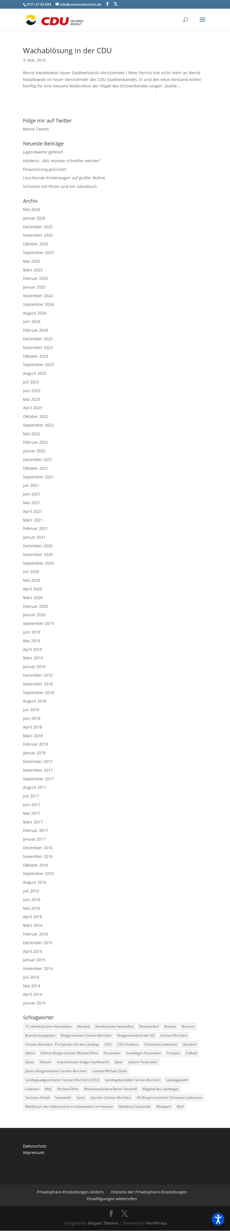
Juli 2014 (31, 977)
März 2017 (33, 822)
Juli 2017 (31, 796)
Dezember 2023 (37, 338)
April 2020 (32, 589)
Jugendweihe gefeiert (43, 152)
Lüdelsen (32, 1088)
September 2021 (38, 477)
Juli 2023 (31, 382)
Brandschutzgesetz (40, 1035)
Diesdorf (189, 1044)
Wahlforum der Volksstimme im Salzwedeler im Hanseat (69, 1106)
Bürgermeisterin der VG (136, 1035)
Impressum (33, 1152)
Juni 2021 (31, 494)
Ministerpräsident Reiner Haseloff (110, 1088)
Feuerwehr (112, 1053)
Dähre (30, 1053)
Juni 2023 (31, 390)
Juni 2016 (31, 899)
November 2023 (38, 347)
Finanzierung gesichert (44, 169)
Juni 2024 (31, 321)
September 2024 (38, 304)
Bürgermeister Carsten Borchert (86, 1035)
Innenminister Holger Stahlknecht (83, 1062)
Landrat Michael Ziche (109, 1071)
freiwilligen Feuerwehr (143, 1053)
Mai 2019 (31, 640)
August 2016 (34, 882)
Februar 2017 (35, 830)
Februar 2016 (35, 934)
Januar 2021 (34, 537)
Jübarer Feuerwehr (143, 1062)
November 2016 (38, 856)
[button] (218, 1219)
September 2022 (38, 425)
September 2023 (38, 364)
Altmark (83, 1026)
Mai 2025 (31, 261)
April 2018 (32, 727)
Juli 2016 (31, 890)
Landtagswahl (177, 1080)
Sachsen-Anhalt (37, 1097)
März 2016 (33, 925)
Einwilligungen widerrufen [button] (112, 1198)
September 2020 (38, 563)
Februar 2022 (35, 442)
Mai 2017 (31, 813)
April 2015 (32, 951)
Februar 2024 (35, 330)
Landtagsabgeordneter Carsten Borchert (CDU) (62, 1080)
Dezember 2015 (37, 942)
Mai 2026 (31, 209)
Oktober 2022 (35, 416)
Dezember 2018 (37, 675)
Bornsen (188, 1026)
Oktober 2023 (35, 356)
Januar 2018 (34, 752)
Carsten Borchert (173, 1035)
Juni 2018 (31, 718)
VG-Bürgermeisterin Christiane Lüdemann (169, 1097)
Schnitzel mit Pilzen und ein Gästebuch (60, 186)
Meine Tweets (36, 129)
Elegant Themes (103, 1223)
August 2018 (34, 701)
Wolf (180, 1106)
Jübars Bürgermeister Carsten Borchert (56, 1071)
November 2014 (38, 968)
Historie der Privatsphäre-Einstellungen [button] (149, 1192)
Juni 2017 (31, 804)
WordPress (156, 1223)
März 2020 (33, 597)
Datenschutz (35, 1146)
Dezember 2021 (37, 459)
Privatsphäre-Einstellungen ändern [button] (70, 1192)
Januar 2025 (34, 287)
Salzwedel (63, 1097)
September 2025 (38, 252)
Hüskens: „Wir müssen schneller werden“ (62, 160)
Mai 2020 (31, 580)
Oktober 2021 (35, 468)
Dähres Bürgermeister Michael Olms (69, 1053)
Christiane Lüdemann (160, 1044)
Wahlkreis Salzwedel (135, 1106)
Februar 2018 (35, 744)
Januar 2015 (34, 959)
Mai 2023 (31, 399)
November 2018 (38, 684)
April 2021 (32, 511)
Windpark (163, 1106)
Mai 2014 (31, 985)
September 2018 (38, 692)
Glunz (29, 1062)
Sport (81, 1097)
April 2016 (32, 916)
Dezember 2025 (37, 226)
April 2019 (32, 649)
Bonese (170, 1026)
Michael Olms (68, 1088)
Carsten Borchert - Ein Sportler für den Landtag (62, 1044)
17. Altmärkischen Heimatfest (48, 1026)
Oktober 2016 (35, 865)
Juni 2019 (31, 632)
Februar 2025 (35, 278)
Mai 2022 (31, 433)
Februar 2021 (35, 528)
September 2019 (38, 623)
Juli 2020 (31, 571)
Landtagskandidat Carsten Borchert (132, 1080)
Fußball (191, 1053)
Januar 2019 (34, 666)
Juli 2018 (31, 709)
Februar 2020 (35, 606)
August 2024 (34, 313)
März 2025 (33, 270)
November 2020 (38, 554)
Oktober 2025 (35, 243)
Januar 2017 (34, 839)
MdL (48, 1088)
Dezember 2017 (37, 761)
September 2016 (38, 873)
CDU (108, 1044)
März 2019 (33, 657)
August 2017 (34, 787)
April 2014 (32, 994)
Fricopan (173, 1053)
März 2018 (33, 735)
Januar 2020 (34, 614)
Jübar (119, 1062)
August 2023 (34, 373)
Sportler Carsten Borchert (111, 1097)
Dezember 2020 (37, 545)
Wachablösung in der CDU (67, 50)
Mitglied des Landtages (160, 1088)
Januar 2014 (34, 1003)
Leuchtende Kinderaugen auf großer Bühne (64, 177)
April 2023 (32, 407)
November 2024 (38, 295)
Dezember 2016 (37, 847)
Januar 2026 (34, 218)
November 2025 (38, 235)
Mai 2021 (31, 502)
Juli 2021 (31, 485)
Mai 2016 (31, 908)
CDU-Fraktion (127, 1044)
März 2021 (33, 520)
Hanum (45, 1062)
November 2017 (38, 770)
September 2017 (38, 778)
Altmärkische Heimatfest (114, 1026)
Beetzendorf (149, 1026)
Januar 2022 (34, 450)
